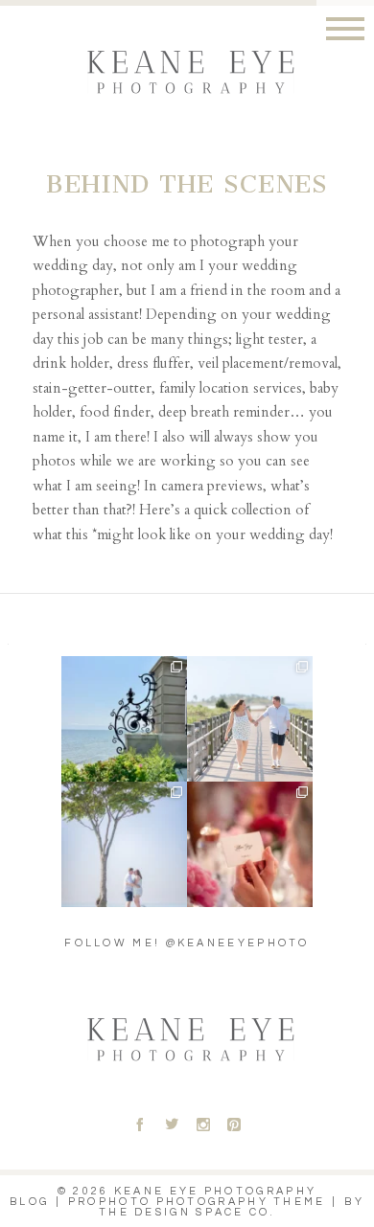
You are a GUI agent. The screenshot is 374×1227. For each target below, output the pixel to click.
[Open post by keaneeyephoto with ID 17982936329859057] (250, 719)
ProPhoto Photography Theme (197, 1201)
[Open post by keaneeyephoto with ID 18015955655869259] (124, 719)
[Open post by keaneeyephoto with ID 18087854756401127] (250, 844)
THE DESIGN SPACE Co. (187, 1212)
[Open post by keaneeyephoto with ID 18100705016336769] (124, 844)
